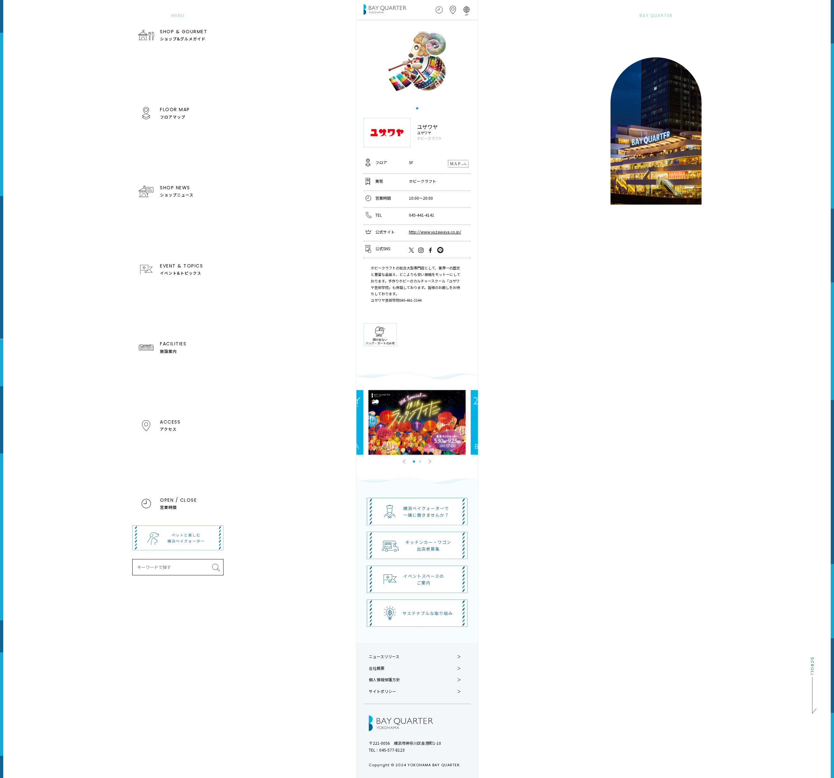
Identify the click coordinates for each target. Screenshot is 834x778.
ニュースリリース (384, 656)
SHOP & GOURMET (183, 34)
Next (430, 461)
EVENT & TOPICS (181, 269)
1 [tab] (417, 108)
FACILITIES (173, 346)
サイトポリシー (382, 691)
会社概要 (376, 668)
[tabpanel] (417, 62)
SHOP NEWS (177, 190)
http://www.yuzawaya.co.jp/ (435, 232)
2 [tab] (420, 461)
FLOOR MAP (175, 112)
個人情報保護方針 (384, 679)
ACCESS (170, 425)
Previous (404, 461)
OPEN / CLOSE (178, 503)
